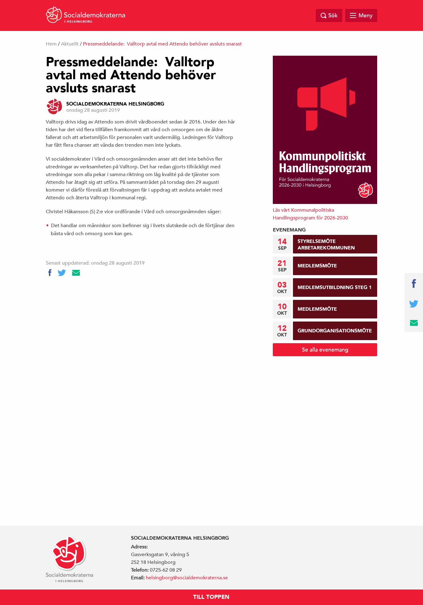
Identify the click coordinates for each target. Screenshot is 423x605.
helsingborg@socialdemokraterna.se (187, 578)
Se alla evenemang (325, 349)
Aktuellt (70, 44)
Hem (51, 44)
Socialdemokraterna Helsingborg (115, 104)
